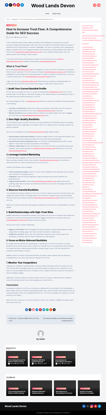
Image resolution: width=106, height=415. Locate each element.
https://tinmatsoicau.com (89, 67)
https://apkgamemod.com (89, 149)
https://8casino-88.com (88, 49)
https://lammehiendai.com (89, 196)
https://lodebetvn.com (88, 133)
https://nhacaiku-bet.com (89, 116)
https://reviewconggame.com (90, 65)
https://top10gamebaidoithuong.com (92, 142)
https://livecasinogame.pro (89, 129)
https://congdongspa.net (89, 173)
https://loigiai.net (86, 198)
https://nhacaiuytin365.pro (89, 93)
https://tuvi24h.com (87, 231)
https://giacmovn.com (88, 180)
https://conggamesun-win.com (90, 100)
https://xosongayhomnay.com (90, 85)
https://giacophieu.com (88, 182)
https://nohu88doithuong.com (90, 74)
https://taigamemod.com (89, 209)
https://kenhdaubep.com (89, 191)
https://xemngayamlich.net (89, 238)
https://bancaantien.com (89, 69)
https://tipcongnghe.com (89, 222)
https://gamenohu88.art (88, 120)
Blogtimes (57, 413)
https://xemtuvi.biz (87, 240)
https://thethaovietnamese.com (91, 213)
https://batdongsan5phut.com (90, 160)
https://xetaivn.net (87, 242)
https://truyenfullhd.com (89, 227)
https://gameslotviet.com (89, 122)
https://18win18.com (87, 47)
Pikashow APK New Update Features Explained (38, 361)
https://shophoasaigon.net (89, 204)
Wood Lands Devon (53, 5)
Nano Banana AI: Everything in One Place (63, 361)
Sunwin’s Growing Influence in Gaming (87, 392)
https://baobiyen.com (88, 153)
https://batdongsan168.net (89, 158)
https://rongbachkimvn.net (89, 60)
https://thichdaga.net (88, 62)
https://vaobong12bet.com (89, 87)
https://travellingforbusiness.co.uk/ (92, 40)
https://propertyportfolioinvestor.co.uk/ (93, 35)
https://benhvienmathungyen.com (91, 162)
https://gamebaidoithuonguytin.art (92, 113)
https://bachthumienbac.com (90, 82)
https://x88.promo (87, 96)
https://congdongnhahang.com (91, 171)
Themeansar (65, 413)
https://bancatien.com (88, 80)
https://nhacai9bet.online (89, 140)
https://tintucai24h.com (89, 220)
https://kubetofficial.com (89, 131)
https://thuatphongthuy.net (90, 216)
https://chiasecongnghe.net (90, 167)
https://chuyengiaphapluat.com (91, 169)
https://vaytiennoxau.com (89, 233)
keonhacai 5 (85, 43)
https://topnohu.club (88, 71)
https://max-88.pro (87, 138)
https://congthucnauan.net (89, 176)
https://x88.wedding (87, 78)
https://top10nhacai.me (88, 54)
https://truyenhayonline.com (90, 229)
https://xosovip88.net (88, 58)
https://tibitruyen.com (88, 218)
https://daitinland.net (88, 178)
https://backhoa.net (87, 151)
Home (47, 13)
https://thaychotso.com (89, 147)
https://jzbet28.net (87, 127)
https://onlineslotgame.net (89, 56)
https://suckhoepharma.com (90, 207)
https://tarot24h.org (88, 211)
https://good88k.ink (87, 125)
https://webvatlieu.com (88, 235)
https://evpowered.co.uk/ (89, 38)
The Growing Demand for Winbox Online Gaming (16, 361)
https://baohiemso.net (88, 156)
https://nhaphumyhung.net (89, 200)
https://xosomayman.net (89, 76)
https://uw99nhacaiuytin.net (90, 91)
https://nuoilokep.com (88, 145)
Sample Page (56, 13)
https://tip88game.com (88, 105)
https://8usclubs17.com (88, 51)
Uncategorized (11, 25)
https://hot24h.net (87, 189)
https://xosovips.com (88, 98)
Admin (12, 37)
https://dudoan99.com (88, 111)
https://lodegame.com (88, 136)
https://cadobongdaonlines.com (91, 89)
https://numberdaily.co (88, 202)
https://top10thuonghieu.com (90, 224)
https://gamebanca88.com (89, 118)
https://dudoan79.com (88, 107)
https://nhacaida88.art (88, 109)
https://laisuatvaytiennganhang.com (92, 193)
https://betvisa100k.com (89, 164)
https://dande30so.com (88, 102)
